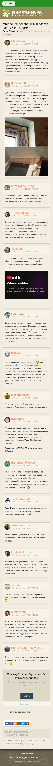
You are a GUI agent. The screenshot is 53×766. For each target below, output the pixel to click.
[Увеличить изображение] (26, 131)
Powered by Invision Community (26, 761)
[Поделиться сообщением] (49, 44)
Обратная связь (26, 753)
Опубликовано (25, 44)
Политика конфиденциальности (23, 757)
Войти (27, 695)
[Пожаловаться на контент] (45, 44)
